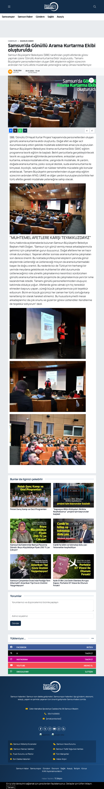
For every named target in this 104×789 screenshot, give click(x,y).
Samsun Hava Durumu (66, 744)
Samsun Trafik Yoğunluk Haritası (69, 749)
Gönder (15, 623)
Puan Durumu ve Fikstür (23, 754)
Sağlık (51, 16)
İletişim (77, 768)
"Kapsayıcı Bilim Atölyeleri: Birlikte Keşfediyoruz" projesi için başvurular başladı (71, 511)
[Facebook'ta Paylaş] (11, 131)
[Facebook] (41, 729)
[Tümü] (92, 638)
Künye (84, 768)
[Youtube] (54, 729)
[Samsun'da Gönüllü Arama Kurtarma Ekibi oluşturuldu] (52, 101)
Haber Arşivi (61, 759)
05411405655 (54, 713)
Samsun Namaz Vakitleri (24, 749)
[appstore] (44, 734)
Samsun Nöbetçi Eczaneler (25, 744)
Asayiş (60, 16)
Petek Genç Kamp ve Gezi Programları (28, 509)
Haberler (12, 41)
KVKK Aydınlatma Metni (52, 771)
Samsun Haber (25, 16)
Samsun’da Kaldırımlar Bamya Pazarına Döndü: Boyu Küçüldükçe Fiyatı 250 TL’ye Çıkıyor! (30, 547)
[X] (45, 729)
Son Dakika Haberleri (21, 759)
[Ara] (94, 6)
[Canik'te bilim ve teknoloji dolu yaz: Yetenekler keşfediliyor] (73, 530)
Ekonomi (55, 768)
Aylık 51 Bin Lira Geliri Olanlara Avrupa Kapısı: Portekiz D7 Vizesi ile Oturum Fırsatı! (71, 583)
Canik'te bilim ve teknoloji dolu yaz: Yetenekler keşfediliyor (70, 546)
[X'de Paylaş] (15, 131)
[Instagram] (50, 729)
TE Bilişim (58, 778)
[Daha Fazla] (25, 131)
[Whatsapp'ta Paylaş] (20, 131)
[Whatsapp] (59, 729)
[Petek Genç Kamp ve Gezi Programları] (30, 495)
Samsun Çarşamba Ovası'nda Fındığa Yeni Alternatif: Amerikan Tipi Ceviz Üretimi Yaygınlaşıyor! (30, 583)
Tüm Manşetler (62, 754)
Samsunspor (8, 16)
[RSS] (63, 729)
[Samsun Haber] (51, 6)
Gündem (40, 16)
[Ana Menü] (9, 6)
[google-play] (58, 734)
